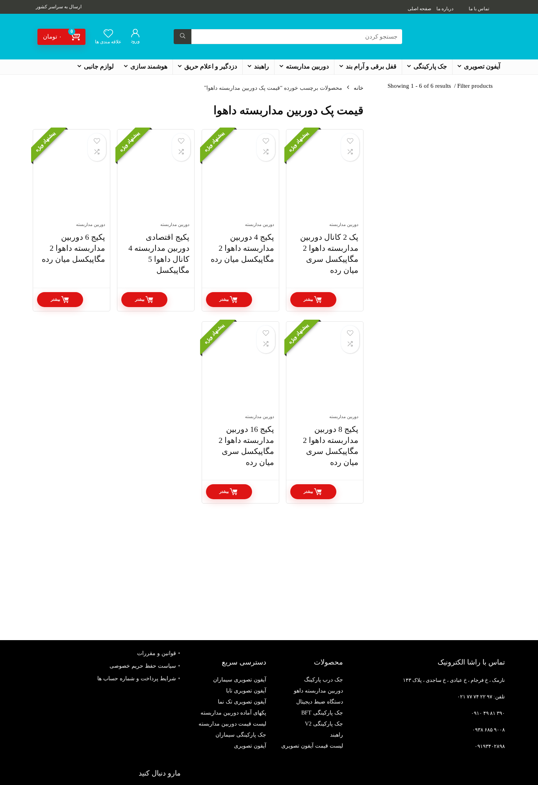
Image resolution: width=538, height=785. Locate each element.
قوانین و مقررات (156, 653)
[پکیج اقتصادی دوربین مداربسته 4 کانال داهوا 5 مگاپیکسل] (155, 179)
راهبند (261, 66)
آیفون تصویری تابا (246, 691)
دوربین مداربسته (307, 66)
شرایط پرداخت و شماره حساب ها (136, 678)
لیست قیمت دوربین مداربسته (232, 724)
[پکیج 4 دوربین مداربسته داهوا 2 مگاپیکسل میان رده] (240, 179)
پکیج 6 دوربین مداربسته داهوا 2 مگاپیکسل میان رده (73, 248)
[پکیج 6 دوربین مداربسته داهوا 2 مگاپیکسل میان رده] (71, 179)
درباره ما (444, 8)
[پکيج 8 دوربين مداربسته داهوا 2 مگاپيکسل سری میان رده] (324, 371)
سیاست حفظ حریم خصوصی (142, 666)
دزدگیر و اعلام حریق (210, 66)
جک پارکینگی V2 (324, 724)
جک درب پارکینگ (323, 680)
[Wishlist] (108, 34)
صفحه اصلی (419, 8)
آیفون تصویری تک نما (242, 702)
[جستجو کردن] (182, 36)
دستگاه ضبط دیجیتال (319, 702)
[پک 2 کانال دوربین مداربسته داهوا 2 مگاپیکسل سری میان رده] (324, 179)
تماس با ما (479, 8)
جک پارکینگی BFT (322, 713)
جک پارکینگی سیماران (240, 735)
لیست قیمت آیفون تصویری (312, 746)
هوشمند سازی (148, 66)
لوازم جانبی (99, 66)
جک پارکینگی (430, 66)
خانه (359, 88)
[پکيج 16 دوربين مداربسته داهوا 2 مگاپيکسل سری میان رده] (240, 371)
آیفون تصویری (482, 66)
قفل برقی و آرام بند (371, 66)
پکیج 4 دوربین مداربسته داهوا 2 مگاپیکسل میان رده (242, 248)
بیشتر (308, 299)
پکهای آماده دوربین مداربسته (233, 713)
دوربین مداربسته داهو (318, 691)
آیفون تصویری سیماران (239, 680)
